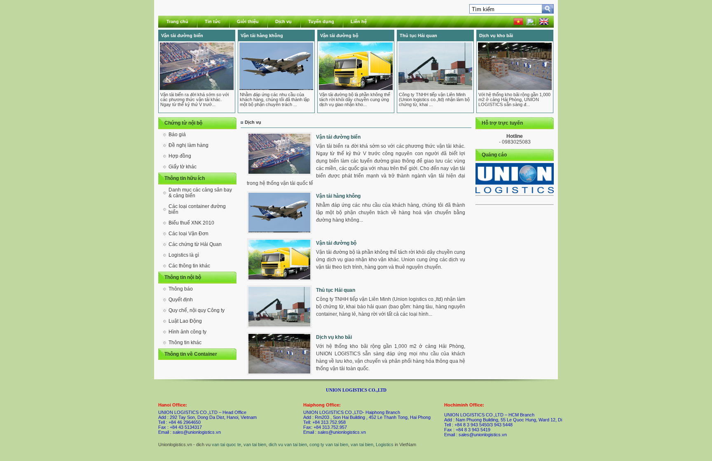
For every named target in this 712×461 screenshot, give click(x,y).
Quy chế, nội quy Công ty (197, 310)
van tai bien (255, 444)
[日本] (531, 23)
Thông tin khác (185, 342)
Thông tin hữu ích (184, 178)
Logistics (384, 444)
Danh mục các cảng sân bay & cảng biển (200, 193)
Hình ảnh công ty (187, 332)
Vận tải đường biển (182, 35)
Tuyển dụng (321, 21)
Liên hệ (359, 21)
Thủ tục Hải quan (418, 35)
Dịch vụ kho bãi (496, 35)
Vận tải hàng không (262, 35)
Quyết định (181, 300)
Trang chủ (177, 21)
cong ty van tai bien (328, 444)
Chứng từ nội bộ (183, 123)
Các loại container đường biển (197, 209)
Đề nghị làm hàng (188, 145)
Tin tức (212, 21)
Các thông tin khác (189, 266)
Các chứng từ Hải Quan (195, 244)
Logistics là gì (184, 255)
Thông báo (181, 289)
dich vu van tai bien (288, 444)
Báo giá (177, 134)
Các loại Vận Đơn (188, 233)
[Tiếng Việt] (518, 23)
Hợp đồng (180, 156)
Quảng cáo (494, 155)
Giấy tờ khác (183, 167)
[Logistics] (514, 178)
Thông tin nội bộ (182, 277)
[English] (544, 23)
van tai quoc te (226, 444)
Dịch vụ (283, 21)
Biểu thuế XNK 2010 (191, 223)
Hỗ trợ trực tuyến (502, 123)
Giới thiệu (248, 21)
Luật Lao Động (185, 321)
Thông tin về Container (190, 354)
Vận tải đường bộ (339, 35)
